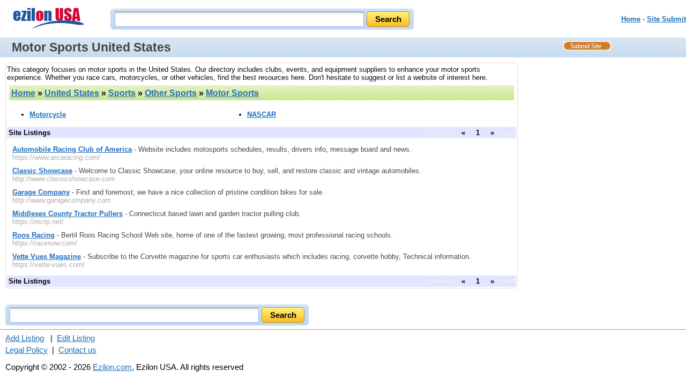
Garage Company (41, 192)
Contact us (77, 349)
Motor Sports (232, 93)
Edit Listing (76, 338)
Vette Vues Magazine (46, 257)
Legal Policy (26, 349)
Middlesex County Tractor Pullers (67, 214)
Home (630, 19)
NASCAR (261, 114)
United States (71, 93)
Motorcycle (47, 114)
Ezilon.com (112, 367)
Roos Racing (33, 235)
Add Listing (24, 338)
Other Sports (171, 93)
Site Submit (666, 19)
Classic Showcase (42, 171)
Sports (122, 93)
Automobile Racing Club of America (72, 149)
